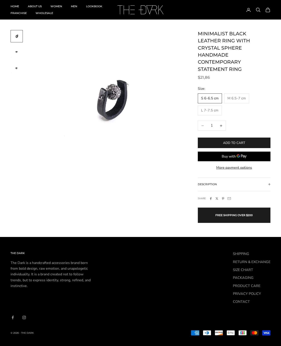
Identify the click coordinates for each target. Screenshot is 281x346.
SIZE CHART (243, 269)
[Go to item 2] (17, 52)
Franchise (19, 13)
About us (35, 6)
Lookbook (94, 6)
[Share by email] (229, 198)
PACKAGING (243, 277)
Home (15, 6)
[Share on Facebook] (211, 198)
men (74, 6)
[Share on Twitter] (217, 198)
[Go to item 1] (17, 36)
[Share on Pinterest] (223, 198)
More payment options (234, 167)
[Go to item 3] (17, 68)
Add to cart (234, 143)
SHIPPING (241, 253)
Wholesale (44, 13)
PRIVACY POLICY (247, 293)
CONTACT (241, 301)
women (56, 6)
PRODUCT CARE (246, 285)
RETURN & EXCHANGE (251, 262)
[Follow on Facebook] (13, 317)
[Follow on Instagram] (24, 317)
